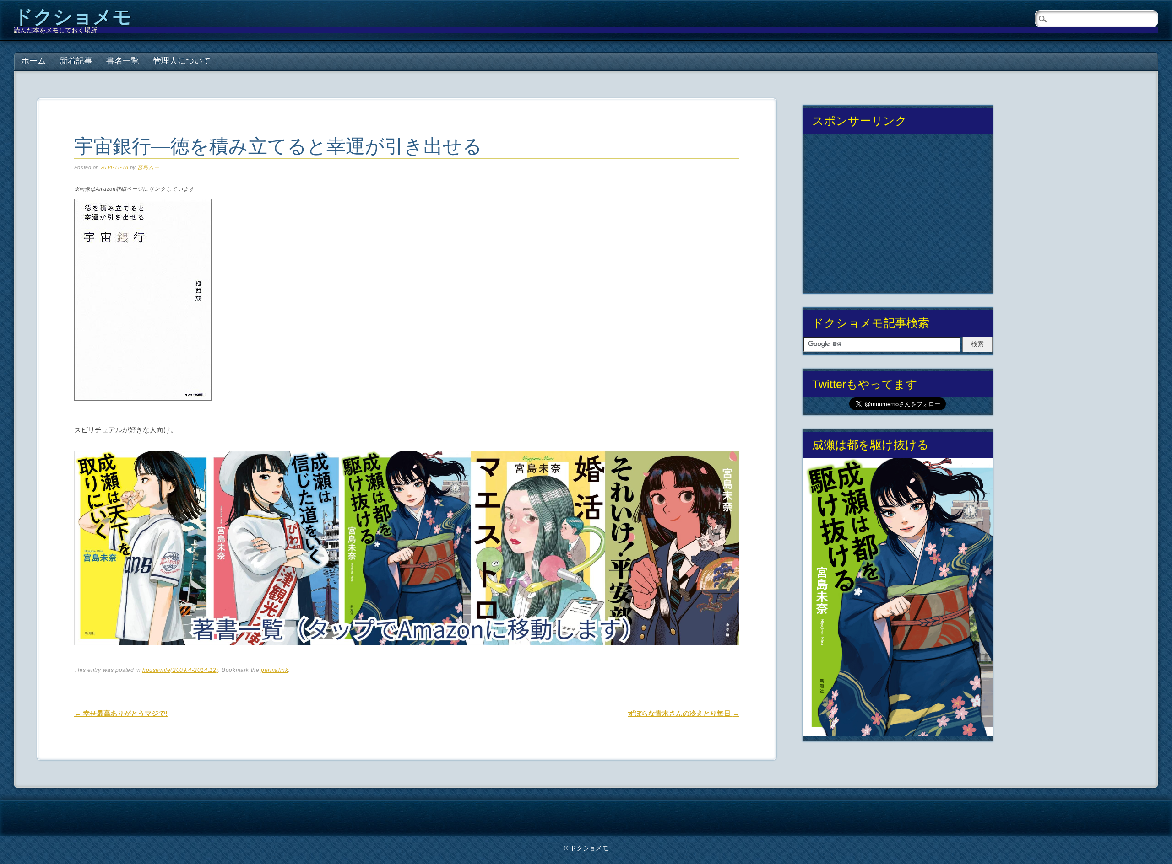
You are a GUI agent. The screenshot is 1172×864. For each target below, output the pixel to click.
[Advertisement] (898, 217)
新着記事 (76, 60)
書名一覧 (122, 60)
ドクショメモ (73, 16)
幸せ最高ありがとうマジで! (121, 713)
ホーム (33, 60)
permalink (274, 670)
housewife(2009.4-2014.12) (180, 670)
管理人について (182, 60)
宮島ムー (148, 167)
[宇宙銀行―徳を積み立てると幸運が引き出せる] (143, 409)
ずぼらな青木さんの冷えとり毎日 (683, 713)
